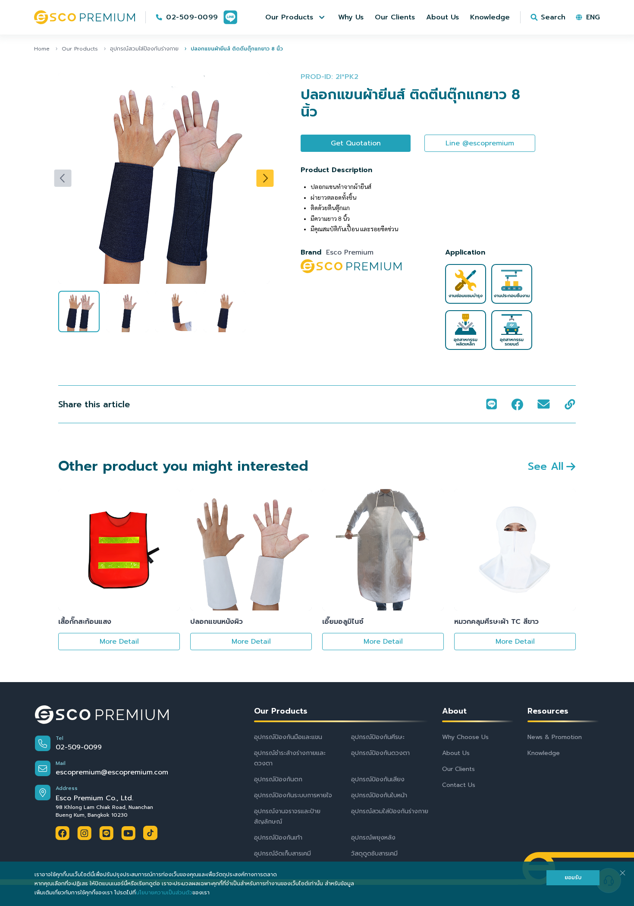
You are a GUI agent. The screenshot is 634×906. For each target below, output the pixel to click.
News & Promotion (554, 737)
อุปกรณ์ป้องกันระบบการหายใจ (293, 795)
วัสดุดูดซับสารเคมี (374, 853)
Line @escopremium (480, 143)
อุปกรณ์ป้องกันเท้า (278, 837)
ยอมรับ (573, 877)
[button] (296, 17)
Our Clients (458, 769)
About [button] (454, 711)
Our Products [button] (281, 711)
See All (546, 466)
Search (553, 17)
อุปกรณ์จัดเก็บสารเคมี (282, 853)
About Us (456, 753)
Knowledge (543, 753)
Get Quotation (356, 143)
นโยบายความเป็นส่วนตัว (164, 893)
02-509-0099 (192, 17)
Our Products (80, 49)
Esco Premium (349, 252)
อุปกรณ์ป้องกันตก (278, 779)
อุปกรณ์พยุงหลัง (373, 837)
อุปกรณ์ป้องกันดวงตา (380, 753)
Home (42, 49)
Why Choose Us (465, 737)
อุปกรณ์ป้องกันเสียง (378, 779)
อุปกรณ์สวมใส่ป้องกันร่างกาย (144, 49)
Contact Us (458, 785)
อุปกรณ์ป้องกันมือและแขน (288, 737)
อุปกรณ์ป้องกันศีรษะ (378, 737)
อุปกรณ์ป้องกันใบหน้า (379, 795)
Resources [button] (547, 711)
